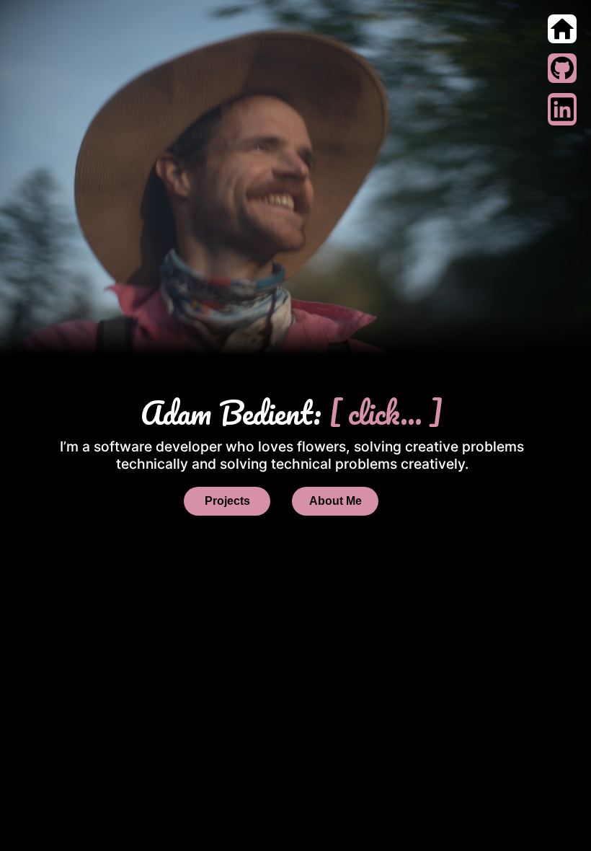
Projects (227, 501)
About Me (335, 501)
